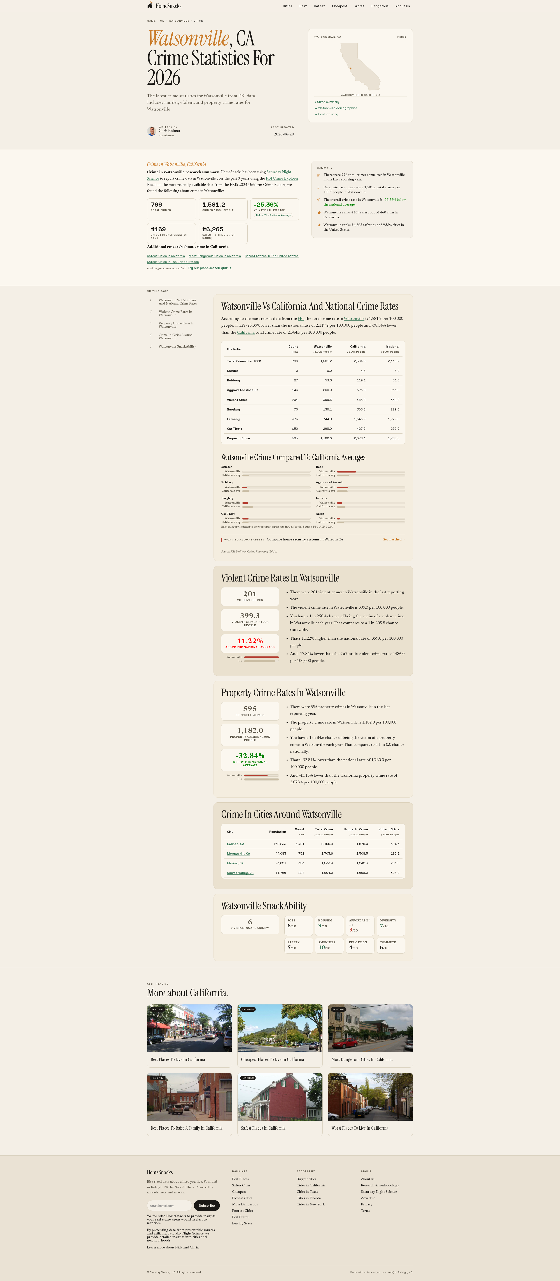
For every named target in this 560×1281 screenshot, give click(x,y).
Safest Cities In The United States (173, 262)
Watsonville (179, 21)
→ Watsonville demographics (335, 108)
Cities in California (311, 1185)
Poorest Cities (242, 1211)
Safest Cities (241, 1185)
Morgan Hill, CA (238, 853)
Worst (359, 6)
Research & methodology (380, 1185)
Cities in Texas (307, 1192)
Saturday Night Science (185, 1233)
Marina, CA (235, 863)
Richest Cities (242, 1198)
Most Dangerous (245, 1204)
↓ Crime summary (326, 102)
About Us (403, 6)
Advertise (368, 1198)
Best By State (242, 1223)
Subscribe (207, 1205)
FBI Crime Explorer (282, 179)
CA (162, 21)
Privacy (366, 1204)
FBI (301, 319)
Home (151, 21)
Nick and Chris (186, 1247)
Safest (319, 6)
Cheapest (340, 6)
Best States (240, 1217)
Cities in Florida (309, 1198)
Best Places (240, 1179)
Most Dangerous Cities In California (215, 256)
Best (303, 6)
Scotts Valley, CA (240, 873)
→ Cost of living (326, 114)
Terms (365, 1211)
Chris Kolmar (169, 131)
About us (367, 1179)
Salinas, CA (235, 844)
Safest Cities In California (166, 256)
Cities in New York (311, 1204)
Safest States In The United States (272, 256)
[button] (313, 539)
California (246, 333)
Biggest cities (306, 1179)
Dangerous (379, 6)
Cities (287, 6)
